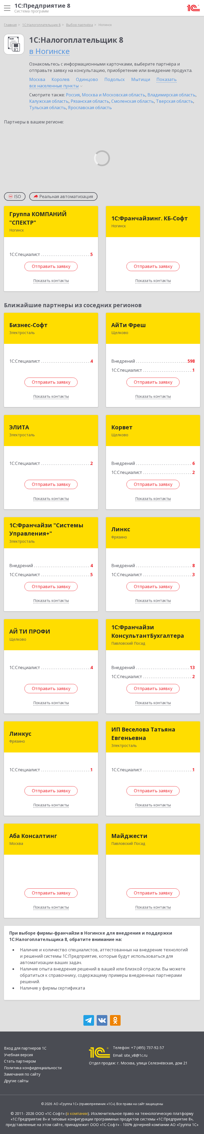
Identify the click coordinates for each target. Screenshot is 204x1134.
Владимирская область (171, 95)
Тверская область (174, 101)
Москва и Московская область (113, 95)
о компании (77, 1113)
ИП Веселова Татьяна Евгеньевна (143, 734)
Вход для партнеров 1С (25, 1048)
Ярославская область (90, 107)
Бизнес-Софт (28, 325)
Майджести (129, 836)
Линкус (20, 733)
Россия (73, 95)
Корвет (122, 427)
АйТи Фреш (128, 325)
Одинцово (87, 79)
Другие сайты (16, 1080)
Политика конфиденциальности (33, 1067)
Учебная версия (18, 1054)
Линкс (120, 529)
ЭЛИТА (19, 427)
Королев (61, 79)
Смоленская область (132, 101)
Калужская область (49, 101)
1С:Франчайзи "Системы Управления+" (46, 529)
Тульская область (47, 107)
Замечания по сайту (22, 1074)
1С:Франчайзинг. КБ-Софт (149, 218)
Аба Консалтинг (33, 836)
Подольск (114, 79)
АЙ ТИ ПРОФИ (29, 631)
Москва (37, 79)
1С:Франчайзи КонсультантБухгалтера (147, 631)
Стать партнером (20, 1061)
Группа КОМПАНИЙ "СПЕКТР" (38, 218)
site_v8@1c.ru (135, 1055)
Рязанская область (90, 101)
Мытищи (140, 79)
